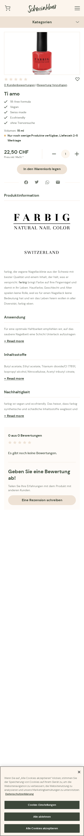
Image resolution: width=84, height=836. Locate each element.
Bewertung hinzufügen (52, 85)
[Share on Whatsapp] (47, 182)
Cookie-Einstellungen (42, 805)
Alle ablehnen (42, 816)
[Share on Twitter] (36, 182)
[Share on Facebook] (26, 182)
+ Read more (14, 341)
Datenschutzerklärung (19, 794)
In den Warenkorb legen (42, 169)
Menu (77, 8)
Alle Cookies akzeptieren (42, 828)
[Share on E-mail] (57, 182)
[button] (77, 79)
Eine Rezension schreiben (42, 500)
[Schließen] (79, 772)
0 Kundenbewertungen (19, 85)
